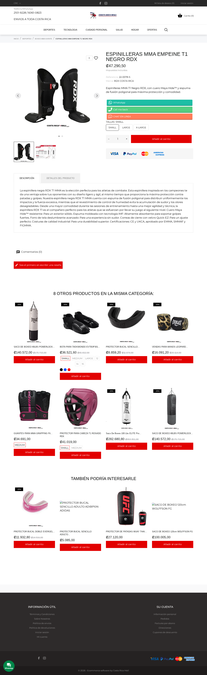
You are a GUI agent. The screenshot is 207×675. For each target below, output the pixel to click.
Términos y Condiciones (42, 614)
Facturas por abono (165, 623)
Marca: (109, 80)
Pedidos (165, 618)
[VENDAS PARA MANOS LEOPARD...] (190, 309)
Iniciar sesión (42, 632)
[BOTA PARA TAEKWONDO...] (97, 309)
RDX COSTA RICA (124, 80)
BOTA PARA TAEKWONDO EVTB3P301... (80, 347)
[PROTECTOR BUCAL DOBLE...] (51, 494)
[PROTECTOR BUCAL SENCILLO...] (144, 309)
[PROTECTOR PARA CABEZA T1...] (97, 396)
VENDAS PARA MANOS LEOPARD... (170, 347)
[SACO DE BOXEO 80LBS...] (51, 309)
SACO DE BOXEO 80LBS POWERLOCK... (34, 347)
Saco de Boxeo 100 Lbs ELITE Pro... (123, 433)
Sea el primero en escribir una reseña (40, 265)
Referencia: (112, 77)
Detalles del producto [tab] (60, 178)
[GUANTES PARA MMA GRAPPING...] (51, 396)
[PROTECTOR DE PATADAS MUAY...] (144, 494)
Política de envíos (42, 623)
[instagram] (105, 3)
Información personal (165, 614)
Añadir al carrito (161, 139)
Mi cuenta (42, 637)
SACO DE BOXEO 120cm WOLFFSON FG (172, 531)
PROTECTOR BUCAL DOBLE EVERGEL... (34, 531)
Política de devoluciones (42, 627)
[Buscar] (166, 30)
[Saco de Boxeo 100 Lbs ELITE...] (144, 396)
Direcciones (165, 627)
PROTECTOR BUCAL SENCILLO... (123, 347)
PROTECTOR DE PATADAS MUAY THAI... (126, 531)
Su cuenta (165, 607)
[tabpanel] (57, 95)
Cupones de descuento (165, 632)
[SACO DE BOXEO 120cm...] (190, 494)
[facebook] (100, 3)
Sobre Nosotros (42, 618)
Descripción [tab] (27, 178)
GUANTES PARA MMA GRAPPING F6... (33, 433)
